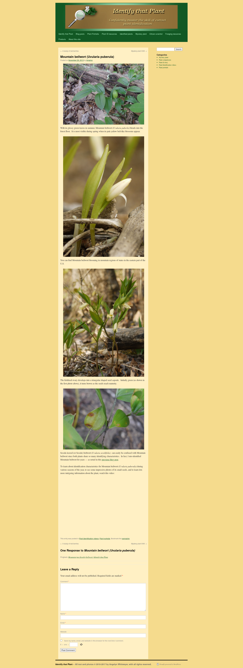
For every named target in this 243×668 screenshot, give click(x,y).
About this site (74, 39)
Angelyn (89, 60)
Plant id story (163, 62)
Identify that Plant (65, 34)
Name (63, 613)
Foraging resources (173, 34)
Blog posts (80, 34)
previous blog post (110, 459)
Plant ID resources (109, 34)
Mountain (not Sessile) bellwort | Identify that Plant (88, 557)
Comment (64, 581)
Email (63, 622)
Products (62, 39)
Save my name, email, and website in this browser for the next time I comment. (93, 640)
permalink (126, 538)
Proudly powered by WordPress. (170, 664)
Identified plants (126, 34)
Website (63, 631)
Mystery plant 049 (139, 51)
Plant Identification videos (89, 538)
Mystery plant (141, 34)
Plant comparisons (165, 60)
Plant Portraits (93, 34)
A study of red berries (69, 51)
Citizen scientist (156, 34)
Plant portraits (105, 538)
